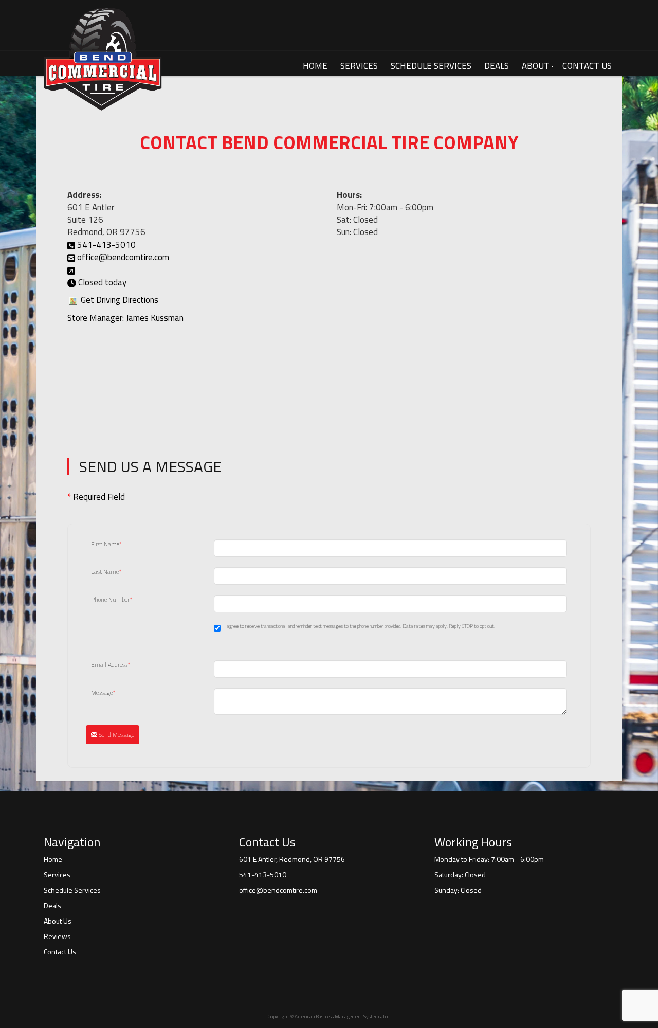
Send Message (115, 735)
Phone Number (111, 599)
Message (103, 692)
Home (315, 66)
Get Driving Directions (119, 299)
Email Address (110, 665)
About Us (57, 921)
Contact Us (587, 66)
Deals (496, 66)
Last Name (106, 571)
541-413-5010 (106, 244)
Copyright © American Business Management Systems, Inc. (329, 1016)
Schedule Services (431, 66)
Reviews (57, 936)
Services (359, 66)
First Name (106, 544)
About (536, 66)
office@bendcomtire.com (123, 257)
